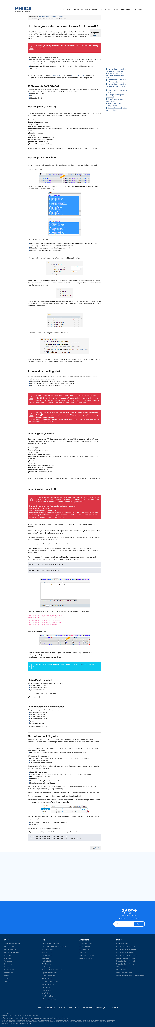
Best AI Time (46, 993)
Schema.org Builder (48, 975)
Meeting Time (46, 990)
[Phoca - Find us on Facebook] (122, 910)
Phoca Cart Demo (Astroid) (125, 952)
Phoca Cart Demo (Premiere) (126, 949)
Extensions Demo (122, 943)
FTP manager (56, 75)
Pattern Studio (47, 955)
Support (7, 967)
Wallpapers (8, 961)
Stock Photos (121, 970)
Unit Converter (47, 964)
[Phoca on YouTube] (129, 910)
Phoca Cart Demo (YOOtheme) (126, 955)
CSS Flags (7, 955)
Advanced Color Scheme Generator (54, 946)
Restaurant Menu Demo (124, 973)
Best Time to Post (48, 996)
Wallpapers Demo (122, 967)
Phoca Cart (83, 952)
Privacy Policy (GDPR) (102, 1008)
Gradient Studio (47, 949)
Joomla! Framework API (12, 943)
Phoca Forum (82, 664)
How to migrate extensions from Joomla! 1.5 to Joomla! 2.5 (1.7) (116, 86)
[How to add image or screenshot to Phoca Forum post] (99, 35)
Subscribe (139, 924)
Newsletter (8, 964)
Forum (107, 9)
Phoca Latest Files (130, 915)
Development (9, 970)
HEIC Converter (47, 978)
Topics (6, 978)
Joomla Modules (84, 946)
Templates (138, 9)
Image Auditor (46, 987)
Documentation (126, 9)
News (68, 9)
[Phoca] (23, 8)
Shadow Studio (47, 952)
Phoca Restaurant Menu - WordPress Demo (130, 975)
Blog (101, 9)
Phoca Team (8, 973)
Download (115, 9)
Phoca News (130, 913)
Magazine (76, 9)
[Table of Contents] (95, 35)
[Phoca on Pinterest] (135, 910)
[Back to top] (150, 1014)
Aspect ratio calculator (49, 973)
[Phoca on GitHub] (132, 910)
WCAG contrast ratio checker (52, 970)
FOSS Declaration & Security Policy (22, 1023)
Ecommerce (85, 9)
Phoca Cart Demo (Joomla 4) (125, 964)
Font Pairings (46, 967)
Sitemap (7, 981)
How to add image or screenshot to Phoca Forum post (115, 75)
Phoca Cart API (9, 946)
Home (62, 9)
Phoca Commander (77, 75)
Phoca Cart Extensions (86, 955)
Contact (115, 1008)
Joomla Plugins (84, 949)
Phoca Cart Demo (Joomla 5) (125, 961)
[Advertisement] (116, 40)
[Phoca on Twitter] (126, 910)
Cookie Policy (87, 1008)
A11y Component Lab (49, 999)
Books (6, 975)
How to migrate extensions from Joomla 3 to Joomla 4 (61, 26)
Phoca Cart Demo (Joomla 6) (125, 946)
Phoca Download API (11, 952)
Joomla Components (86, 943)
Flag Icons (7, 958)
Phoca (39, 1008)
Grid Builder (46, 958)
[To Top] (95, 848)
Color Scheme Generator (50, 943)
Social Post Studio (48, 984)
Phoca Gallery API (10, 949)
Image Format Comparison (51, 981)
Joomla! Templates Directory (126, 958)
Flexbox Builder (47, 961)
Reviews (95, 9)
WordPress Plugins (85, 958)
